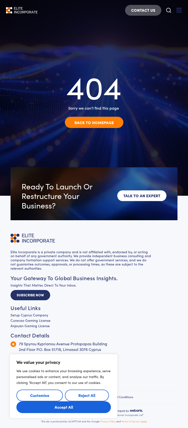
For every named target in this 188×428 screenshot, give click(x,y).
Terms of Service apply (134, 421)
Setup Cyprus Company (29, 315)
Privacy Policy (108, 421)
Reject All (86, 395)
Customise (39, 395)
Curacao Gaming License (30, 320)
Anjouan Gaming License (30, 326)
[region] (64, 386)
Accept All (64, 407)
